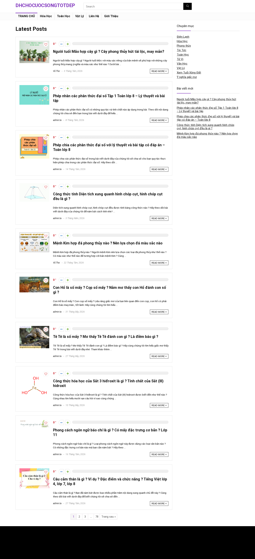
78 (96, 516)
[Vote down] (61, 43)
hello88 (173, 540)
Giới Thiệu (111, 16)
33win (172, 532)
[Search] (187, 6)
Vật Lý (79, 16)
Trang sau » (108, 516)
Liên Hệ (94, 16)
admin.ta (57, 120)
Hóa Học (46, 16)
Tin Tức (181, 50)
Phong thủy (184, 45)
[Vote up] (67, 43)
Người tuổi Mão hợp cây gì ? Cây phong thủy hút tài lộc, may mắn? (108, 51)
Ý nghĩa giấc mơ (187, 77)
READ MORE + (159, 71)
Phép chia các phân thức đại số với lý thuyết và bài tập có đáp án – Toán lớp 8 (208, 118)
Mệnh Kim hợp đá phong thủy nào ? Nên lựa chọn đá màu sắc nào (107, 243)
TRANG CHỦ (26, 16)
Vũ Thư (56, 71)
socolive (20, 548)
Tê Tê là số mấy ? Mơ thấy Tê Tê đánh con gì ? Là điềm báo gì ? (105, 337)
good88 (96, 532)
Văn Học (182, 63)
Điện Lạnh (183, 36)
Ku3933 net (22, 540)
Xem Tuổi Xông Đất (189, 72)
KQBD (19, 532)
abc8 (95, 540)
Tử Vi (180, 59)
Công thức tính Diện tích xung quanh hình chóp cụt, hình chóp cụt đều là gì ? (205, 126)
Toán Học (63, 16)
